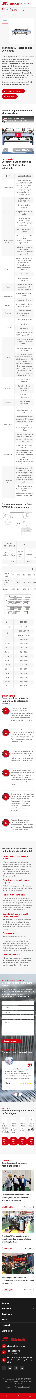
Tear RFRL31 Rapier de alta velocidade (4, 1128)
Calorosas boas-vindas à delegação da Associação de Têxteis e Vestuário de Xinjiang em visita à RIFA (16, 1197)
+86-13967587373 (13, 1353)
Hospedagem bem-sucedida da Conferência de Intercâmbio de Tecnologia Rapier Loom (18, 1280)
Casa (6, 9)
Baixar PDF (9, 96)
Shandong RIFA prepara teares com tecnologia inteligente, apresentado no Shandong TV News (16, 1239)
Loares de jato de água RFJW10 (31, 1127)
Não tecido (7, 1325)
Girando (5, 1303)
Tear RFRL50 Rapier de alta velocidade (19, 11)
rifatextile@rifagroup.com (16, 1346)
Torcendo (6, 1308)
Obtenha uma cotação (13, 91)
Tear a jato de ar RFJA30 (22, 1127)
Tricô (4, 1319)
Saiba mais (4, 1141)
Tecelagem (13, 9)
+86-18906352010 (13, 1351)
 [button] (16, 1094)
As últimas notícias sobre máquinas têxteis (15, 1164)
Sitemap (8, 1387)
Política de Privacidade (22, 1387)
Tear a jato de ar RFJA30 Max (14, 1128)
